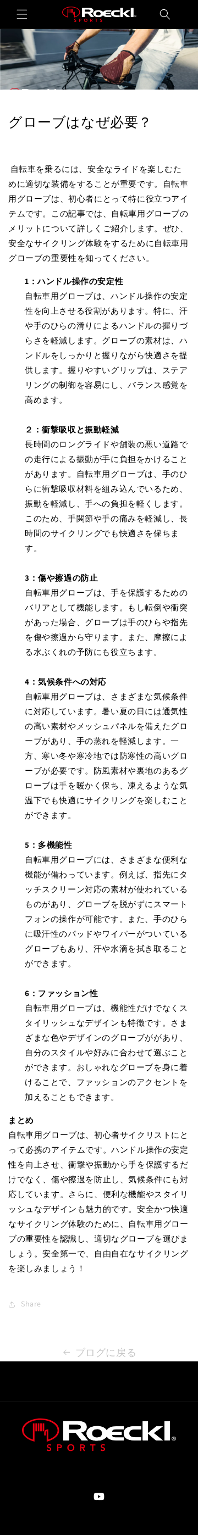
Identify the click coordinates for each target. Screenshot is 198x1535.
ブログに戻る (106, 1352)
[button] (22, 14)
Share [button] (31, 1304)
